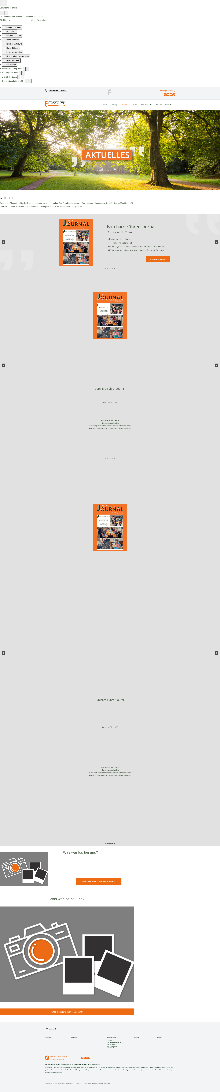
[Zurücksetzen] (2, 13)
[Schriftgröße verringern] (20, 73)
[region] (110, 242)
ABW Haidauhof (111, 1041)
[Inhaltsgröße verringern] (24, 69)
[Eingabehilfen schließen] (6, 13)
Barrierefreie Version (58, 91)
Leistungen (114, 105)
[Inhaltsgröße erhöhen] (27, 69)
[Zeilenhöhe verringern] (18, 77)
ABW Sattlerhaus (111, 1048)
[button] (3, 242)
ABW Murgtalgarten (112, 1046)
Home (105, 105)
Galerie (134, 105)
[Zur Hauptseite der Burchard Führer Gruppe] (110, 92)
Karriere (159, 105)
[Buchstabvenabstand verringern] (26, 81)
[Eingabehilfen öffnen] (3, 3)
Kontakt (168, 105)
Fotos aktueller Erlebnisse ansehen (98, 881)
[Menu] (174, 105)
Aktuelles (125, 105)
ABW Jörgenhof (111, 1044)
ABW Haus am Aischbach (114, 1042)
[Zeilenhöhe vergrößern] (22, 77)
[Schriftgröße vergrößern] (23, 73)
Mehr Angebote (146, 105)
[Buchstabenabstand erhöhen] (30, 81)
